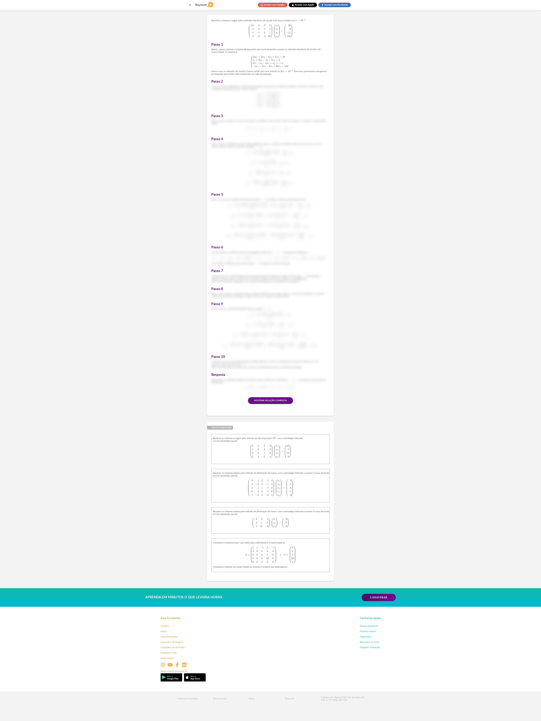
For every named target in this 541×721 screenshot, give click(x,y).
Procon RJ (289, 699)
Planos (252, 699)
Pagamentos (365, 637)
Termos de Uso (220, 699)
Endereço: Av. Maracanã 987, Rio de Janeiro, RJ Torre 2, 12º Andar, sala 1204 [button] (342, 698)
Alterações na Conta (369, 642)
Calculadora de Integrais (172, 642)
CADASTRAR (378, 597)
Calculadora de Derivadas (173, 647)
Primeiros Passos (368, 631)
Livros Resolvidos (169, 637)
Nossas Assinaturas (369, 626)
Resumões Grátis (169, 653)
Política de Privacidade (187, 699)
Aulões (164, 631)
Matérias (165, 626)
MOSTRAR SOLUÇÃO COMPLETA (270, 400)
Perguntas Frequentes (370, 647)
